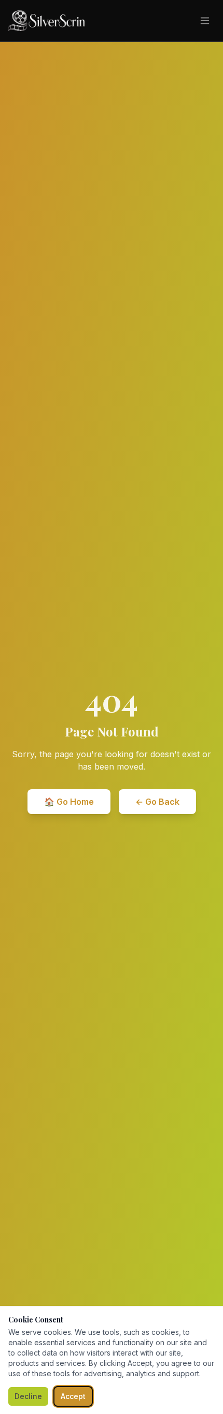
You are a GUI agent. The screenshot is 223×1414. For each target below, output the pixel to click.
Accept (73, 1396)
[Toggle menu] (205, 21)
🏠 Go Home (69, 801)
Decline (28, 1396)
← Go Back (157, 801)
